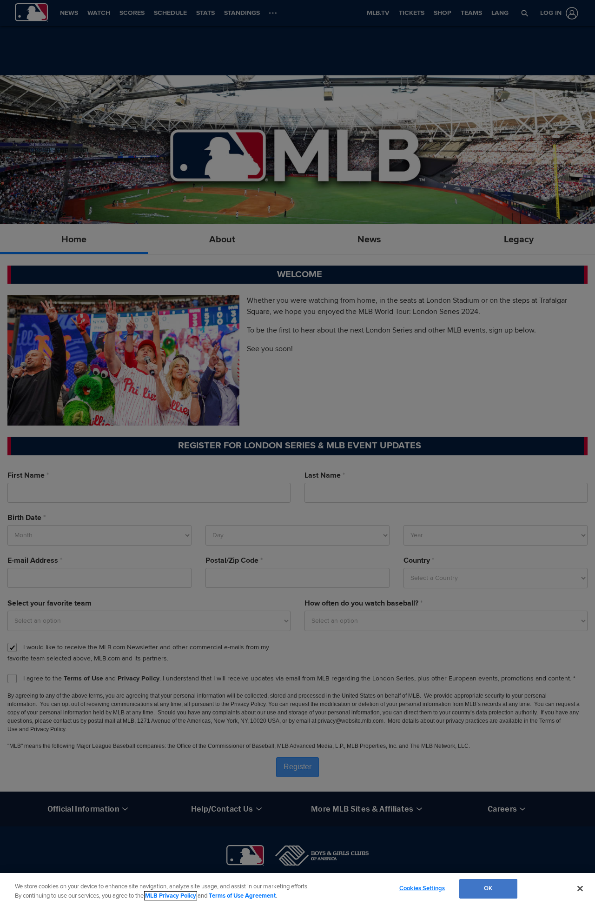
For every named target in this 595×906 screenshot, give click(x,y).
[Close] (580, 888)
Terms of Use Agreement (242, 895)
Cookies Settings (422, 888)
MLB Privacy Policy (170, 895)
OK (488, 888)
